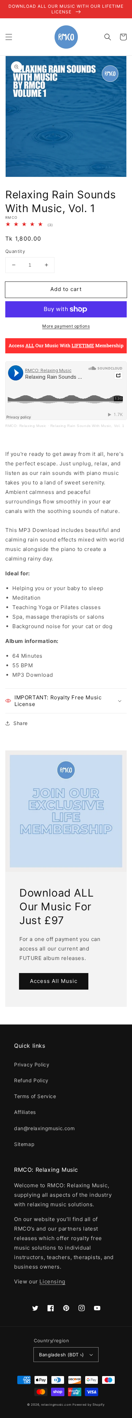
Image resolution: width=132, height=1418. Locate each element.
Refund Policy (31, 1080)
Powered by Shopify (89, 1404)
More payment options (66, 326)
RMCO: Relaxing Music (25, 426)
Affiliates (25, 1112)
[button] (9, 37)
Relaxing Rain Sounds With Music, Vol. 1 (87, 426)
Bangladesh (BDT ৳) (61, 1354)
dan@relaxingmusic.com (44, 1128)
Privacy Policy (31, 1064)
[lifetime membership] (66, 351)
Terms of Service (35, 1096)
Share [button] (20, 723)
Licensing (52, 1281)
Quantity (15, 251)
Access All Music (53, 981)
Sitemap (24, 1144)
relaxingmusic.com (56, 1404)
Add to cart (66, 289)
